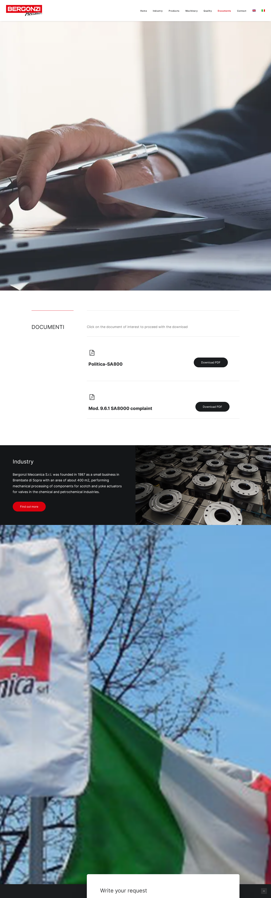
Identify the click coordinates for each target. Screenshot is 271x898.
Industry (158, 10)
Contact (241, 10)
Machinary (191, 10)
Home (143, 10)
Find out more (29, 506)
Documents (224, 10)
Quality (208, 10)
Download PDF (210, 362)
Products (174, 10)
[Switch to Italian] (262, 10)
